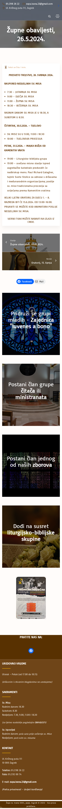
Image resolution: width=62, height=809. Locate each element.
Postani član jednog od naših (31, 461)
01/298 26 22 (12, 3)
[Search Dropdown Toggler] (49, 16)
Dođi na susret (31, 532)
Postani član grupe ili (31, 390)
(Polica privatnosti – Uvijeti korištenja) (22, 789)
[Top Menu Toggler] (57, 16)
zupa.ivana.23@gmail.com (39, 3)
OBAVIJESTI (40, 722)
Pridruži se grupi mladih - (31, 320)
